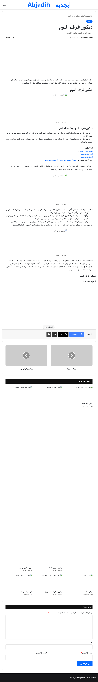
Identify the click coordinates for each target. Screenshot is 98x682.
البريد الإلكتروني (87, 653)
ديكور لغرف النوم (86, 151)
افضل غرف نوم (87, 157)
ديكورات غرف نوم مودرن (53, 592)
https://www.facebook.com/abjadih (60, 160)
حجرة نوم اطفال (87, 403)
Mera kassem (86, 37)
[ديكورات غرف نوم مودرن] (49, 581)
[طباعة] (48, 334)
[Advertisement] (49, 58)
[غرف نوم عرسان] (18, 581)
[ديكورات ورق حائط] (49, 475)
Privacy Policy (75, 678)
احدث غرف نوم (87, 154)
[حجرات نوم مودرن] (18, 475)
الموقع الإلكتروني (41, 653)
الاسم (90, 643)
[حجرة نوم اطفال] (79, 393)
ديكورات (48, 327)
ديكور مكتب (88, 592)
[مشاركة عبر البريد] (54, 334)
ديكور (82, 16)
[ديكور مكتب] (79, 581)
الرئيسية (88, 16)
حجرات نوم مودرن (25, 568)
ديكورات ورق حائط (55, 568)
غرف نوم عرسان (26, 592)
